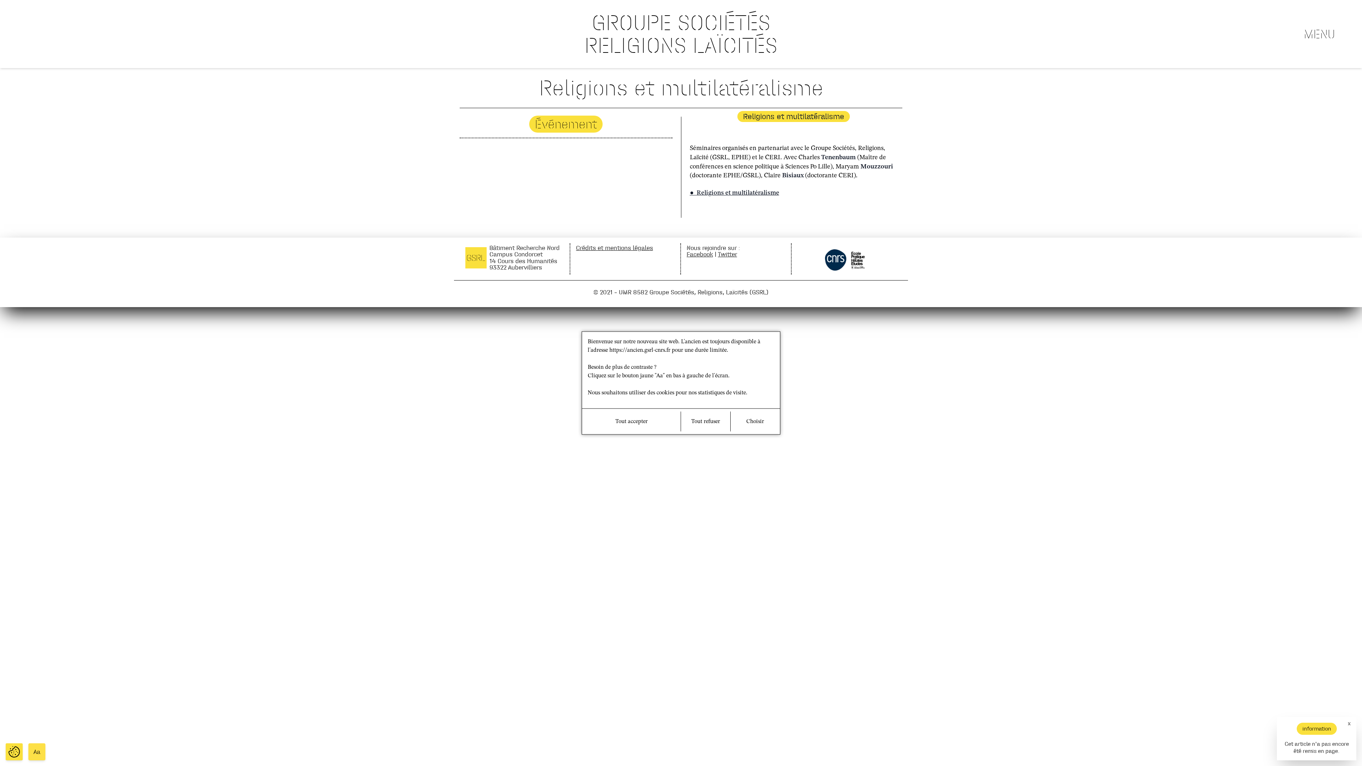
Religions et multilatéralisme (738, 193)
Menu (1319, 34)
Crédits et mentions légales (614, 247)
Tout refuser (705, 421)
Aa (36, 751)
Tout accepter (631, 421)
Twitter (727, 254)
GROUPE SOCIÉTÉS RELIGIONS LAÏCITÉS (681, 34)
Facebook (700, 254)
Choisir (755, 421)
